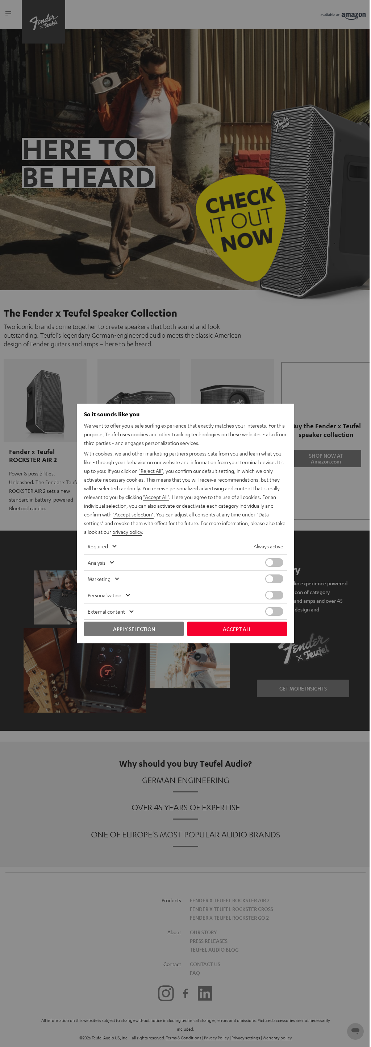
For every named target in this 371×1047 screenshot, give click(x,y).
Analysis (96, 562)
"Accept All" (156, 497)
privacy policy (127, 531)
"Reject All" (151, 470)
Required (98, 546)
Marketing (99, 579)
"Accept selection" (133, 514)
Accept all (237, 629)
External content (106, 611)
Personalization (104, 595)
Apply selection (134, 629)
